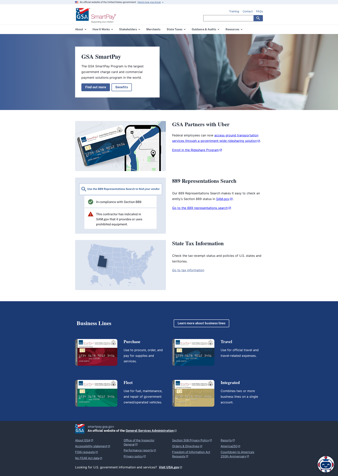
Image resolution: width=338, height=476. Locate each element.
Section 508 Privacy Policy (190, 440)
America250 (229, 446)
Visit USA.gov (169, 467)
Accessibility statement (91, 446)
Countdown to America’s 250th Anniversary (237, 454)
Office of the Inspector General (139, 442)
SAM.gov (222, 199)
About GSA (82, 440)
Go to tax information (188, 270)
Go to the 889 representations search (200, 208)
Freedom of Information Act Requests (191, 454)
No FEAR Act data (87, 458)
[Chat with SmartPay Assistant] (326, 464)
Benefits (121, 87)
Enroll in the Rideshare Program (195, 150)
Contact (248, 11)
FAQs (259, 11)
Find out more (95, 87)
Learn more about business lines (201, 323)
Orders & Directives (185, 446)
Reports (226, 440)
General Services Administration (150, 431)
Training (234, 11)
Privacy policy (133, 456)
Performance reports (138, 450)
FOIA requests (85, 452)
